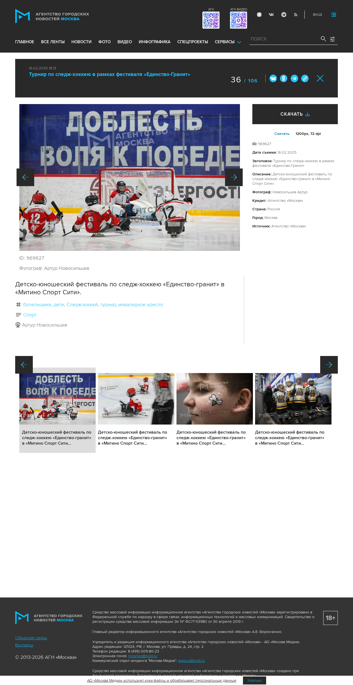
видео (124, 41)
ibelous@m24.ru (191, 660)
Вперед (234, 177)
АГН (211, 9)
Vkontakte (271, 14)
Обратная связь (31, 638)
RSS (296, 14)
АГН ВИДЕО (238, 9)
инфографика (154, 41)
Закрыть (320, 78)
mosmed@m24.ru (142, 656)
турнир (108, 304)
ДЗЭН (259, 14)
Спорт (30, 315)
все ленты (53, 41)
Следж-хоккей (82, 304)
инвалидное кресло (140, 304)
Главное (24, 41)
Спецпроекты (192, 41)
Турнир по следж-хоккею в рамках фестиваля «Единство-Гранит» (109, 74)
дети (59, 304)
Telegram (283, 14)
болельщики (37, 304)
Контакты (24, 645)
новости (81, 41)
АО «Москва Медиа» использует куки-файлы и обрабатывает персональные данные (161, 680)
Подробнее (57, 410)
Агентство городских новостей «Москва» (62, 16)
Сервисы (224, 41)
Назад (25, 177)
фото (104, 41)
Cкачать (282, 133)
